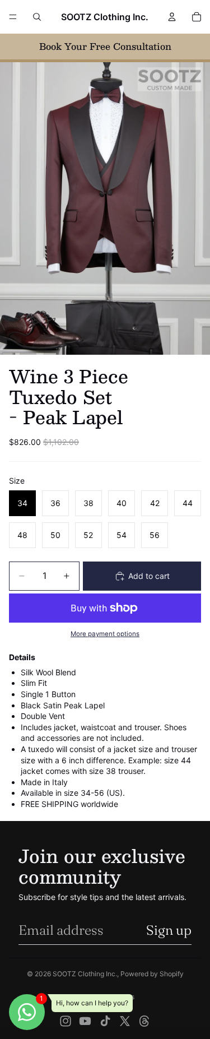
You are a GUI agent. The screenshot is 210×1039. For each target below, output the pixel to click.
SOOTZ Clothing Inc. (85, 974)
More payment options (105, 634)
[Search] (37, 16)
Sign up (169, 930)
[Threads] (144, 1021)
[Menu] (13, 17)
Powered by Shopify (152, 974)
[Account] (172, 16)
